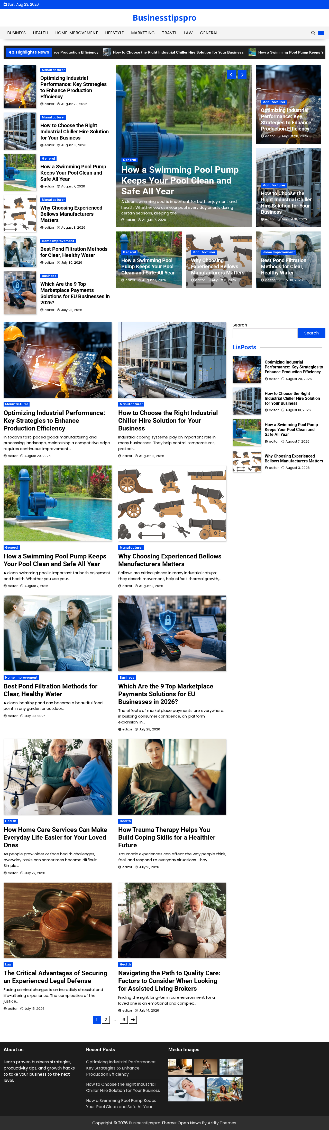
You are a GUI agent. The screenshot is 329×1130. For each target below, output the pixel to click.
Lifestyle (114, 33)
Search (240, 325)
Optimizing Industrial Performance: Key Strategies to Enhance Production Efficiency (180, 169)
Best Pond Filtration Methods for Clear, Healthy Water (283, 266)
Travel (169, 33)
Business (16, 33)
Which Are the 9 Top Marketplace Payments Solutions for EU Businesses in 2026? (75, 293)
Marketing (143, 33)
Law (188, 33)
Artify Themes (222, 1123)
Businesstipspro (165, 17)
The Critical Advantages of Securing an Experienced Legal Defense (55, 977)
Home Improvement (76, 33)
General (209, 33)
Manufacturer (134, 143)
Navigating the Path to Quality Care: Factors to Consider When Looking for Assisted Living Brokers (169, 980)
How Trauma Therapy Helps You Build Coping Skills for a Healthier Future (166, 837)
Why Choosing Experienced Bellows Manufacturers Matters (217, 266)
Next (133, 1020)
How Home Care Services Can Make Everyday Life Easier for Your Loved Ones (55, 837)
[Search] (313, 33)
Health (40, 33)
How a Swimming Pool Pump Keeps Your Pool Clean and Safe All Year (148, 266)
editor (130, 220)
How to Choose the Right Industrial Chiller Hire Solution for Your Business (133, 52)
